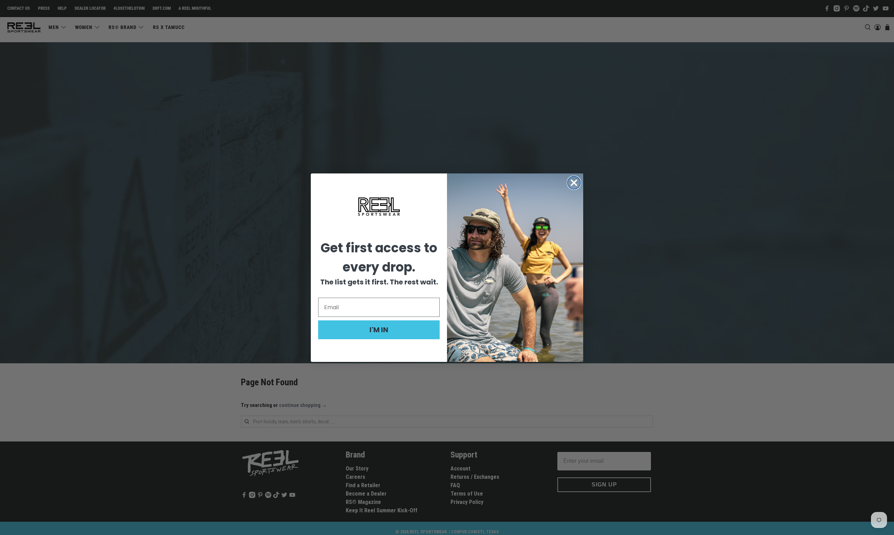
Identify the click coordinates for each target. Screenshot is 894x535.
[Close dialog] (573, 182)
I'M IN (378, 330)
